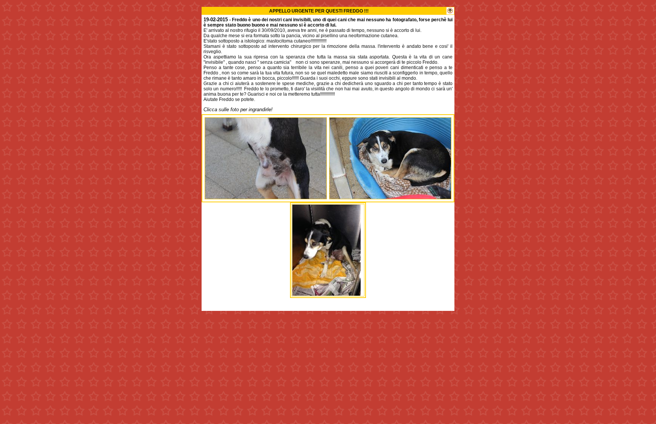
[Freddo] (265, 197)
